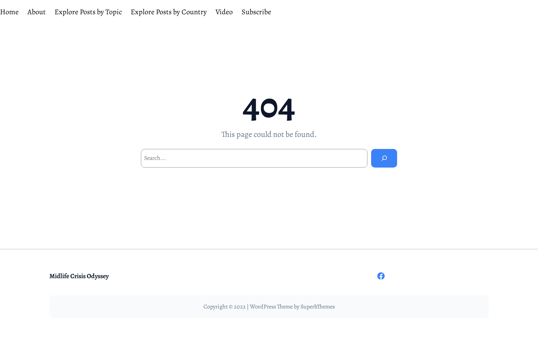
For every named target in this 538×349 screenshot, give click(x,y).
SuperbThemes (317, 307)
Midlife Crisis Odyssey (79, 276)
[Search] (384, 158)
